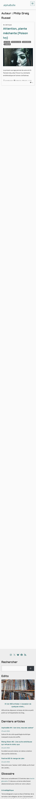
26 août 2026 (5, 748)
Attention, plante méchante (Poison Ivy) (15, 33)
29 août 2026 (5, 731)
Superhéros (26, 42)
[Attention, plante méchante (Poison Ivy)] (18, 57)
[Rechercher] (30, 668)
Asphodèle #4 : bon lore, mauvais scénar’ (17, 728)
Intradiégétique (7, 790)
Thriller (7, 44)
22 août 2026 (5, 762)
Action (7, 42)
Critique (8, 25)
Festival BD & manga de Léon (12, 758)
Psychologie (16, 42)
